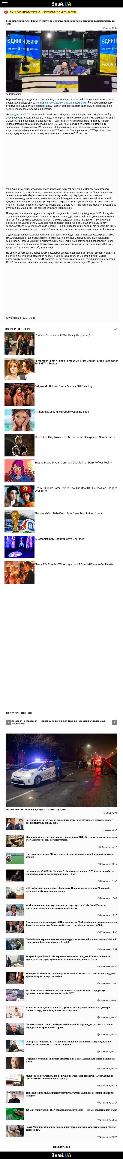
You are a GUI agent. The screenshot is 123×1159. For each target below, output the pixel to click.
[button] (8, 722)
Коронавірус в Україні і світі (60, 12)
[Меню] (5, 3)
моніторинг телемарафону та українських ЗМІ (61, 102)
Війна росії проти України (25, 12)
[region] (61, 160)
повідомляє (16, 114)
